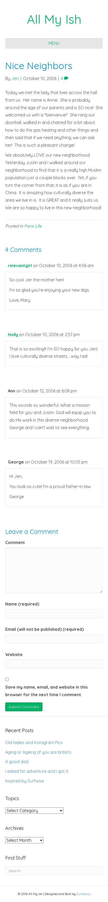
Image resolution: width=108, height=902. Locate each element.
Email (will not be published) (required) (44, 629)
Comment (15, 542)
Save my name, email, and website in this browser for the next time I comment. (46, 690)
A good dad (16, 761)
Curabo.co (83, 894)
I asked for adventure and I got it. (37, 771)
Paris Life (33, 225)
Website (14, 654)
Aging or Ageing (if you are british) (38, 752)
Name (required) (22, 604)
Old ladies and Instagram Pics (34, 742)
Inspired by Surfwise (24, 780)
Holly (13, 334)
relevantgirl (20, 265)
